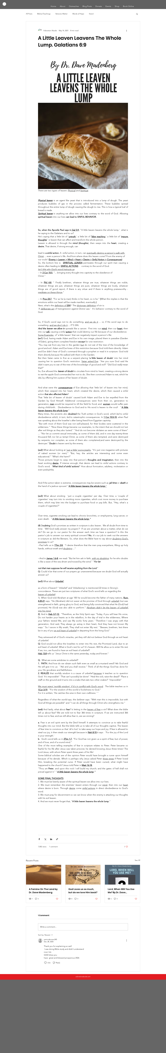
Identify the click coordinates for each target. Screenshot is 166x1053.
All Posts (29, 14)
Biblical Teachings (44, 14)
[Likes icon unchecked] (45, 962)
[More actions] (126, 30)
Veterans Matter (61, 14)
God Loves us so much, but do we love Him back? (82, 891)
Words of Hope (78, 14)
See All (137, 860)
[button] (137, 14)
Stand (91, 14)
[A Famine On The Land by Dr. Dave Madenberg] (43, 875)
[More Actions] (126, 940)
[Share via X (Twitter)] (45, 839)
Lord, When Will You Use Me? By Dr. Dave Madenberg (121, 891)
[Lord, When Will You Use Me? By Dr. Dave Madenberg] (122, 875)
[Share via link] (57, 839)
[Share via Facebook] (39, 839)
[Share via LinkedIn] (51, 839)
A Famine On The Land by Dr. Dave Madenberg (43, 891)
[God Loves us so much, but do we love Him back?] (83, 875)
